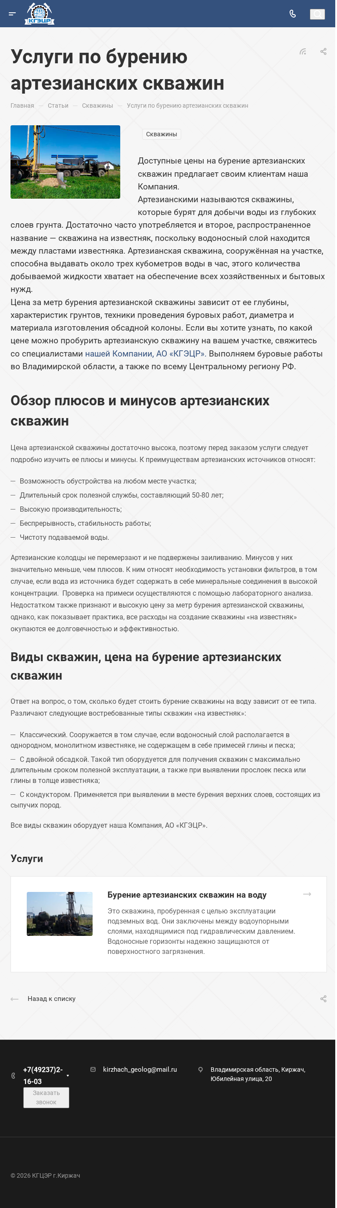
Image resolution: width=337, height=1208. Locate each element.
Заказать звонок (46, 1097)
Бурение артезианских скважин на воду (187, 895)
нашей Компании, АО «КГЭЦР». (146, 354)
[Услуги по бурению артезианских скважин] (65, 161)
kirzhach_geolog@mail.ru (140, 1069)
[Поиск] (317, 14)
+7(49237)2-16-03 (43, 1076)
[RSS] (303, 51)
